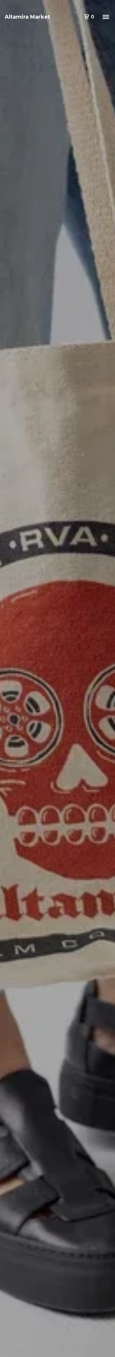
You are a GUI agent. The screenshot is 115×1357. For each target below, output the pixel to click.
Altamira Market (27, 17)
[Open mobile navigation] (105, 17)
